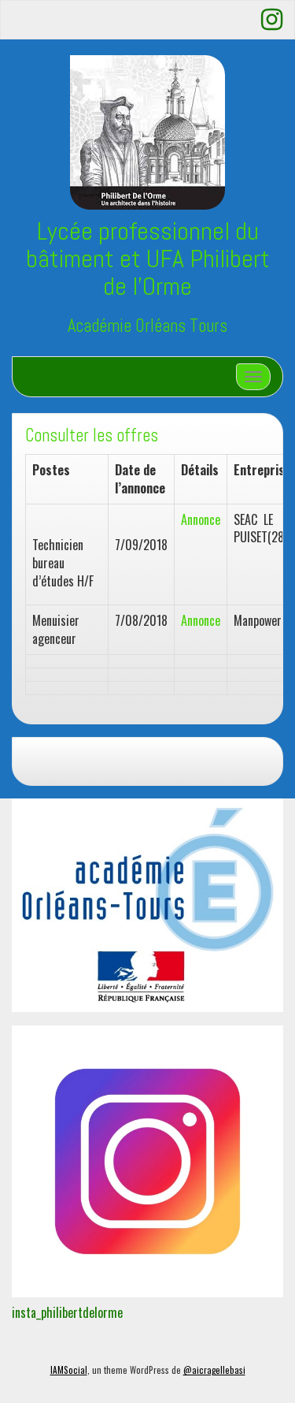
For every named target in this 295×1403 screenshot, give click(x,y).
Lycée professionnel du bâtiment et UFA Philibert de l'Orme (148, 258)
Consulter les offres (91, 435)
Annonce (200, 519)
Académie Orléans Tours (147, 325)
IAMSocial (68, 1370)
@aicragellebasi (214, 1370)
